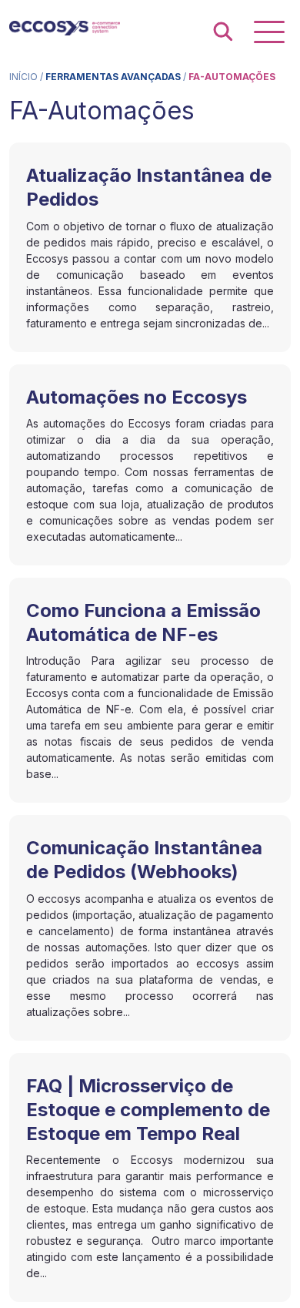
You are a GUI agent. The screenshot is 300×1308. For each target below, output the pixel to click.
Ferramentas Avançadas (113, 76)
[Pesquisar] (223, 32)
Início (23, 76)
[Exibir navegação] (269, 32)
